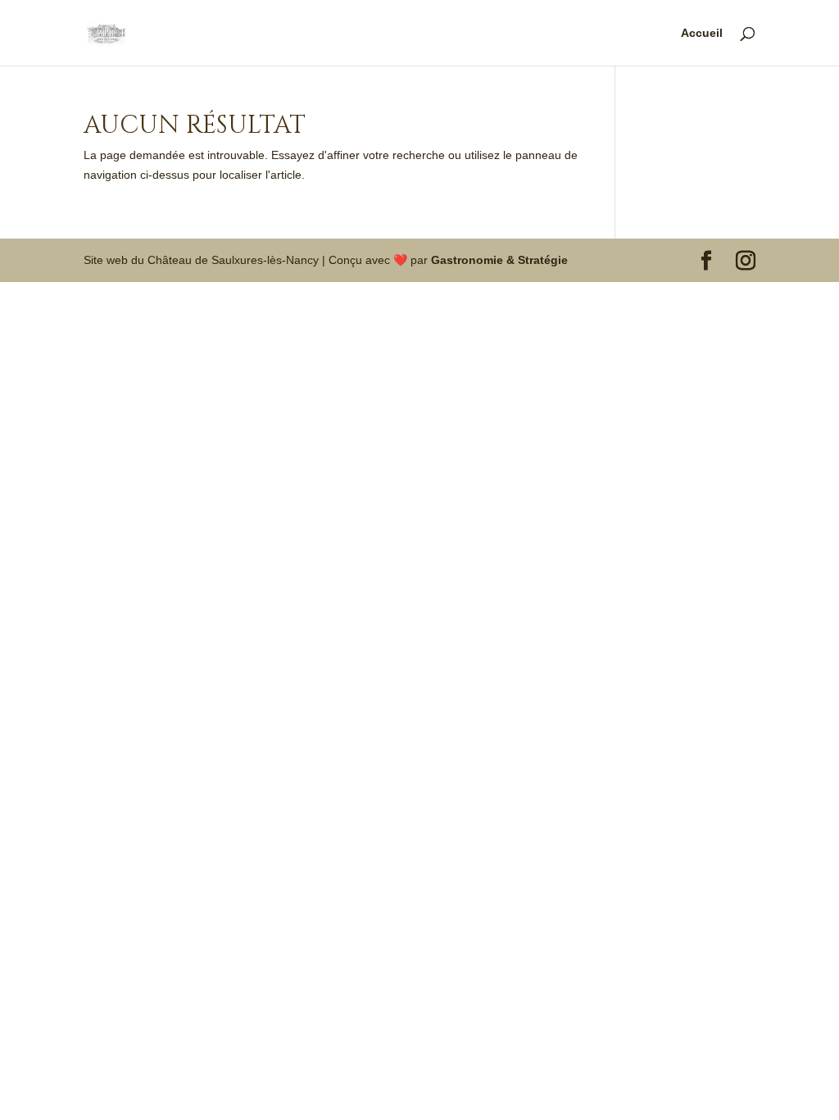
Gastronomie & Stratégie (499, 259)
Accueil (702, 33)
